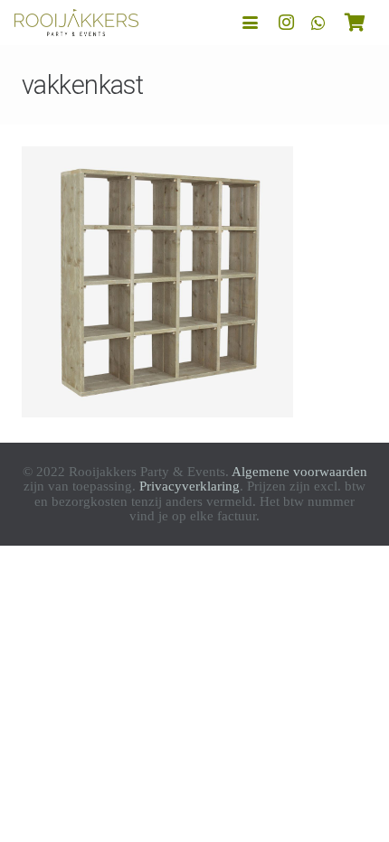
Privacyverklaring (189, 486)
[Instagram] (286, 22)
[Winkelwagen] (355, 22)
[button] (250, 23)
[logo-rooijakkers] (76, 22)
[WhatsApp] (318, 22)
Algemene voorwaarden (299, 471)
